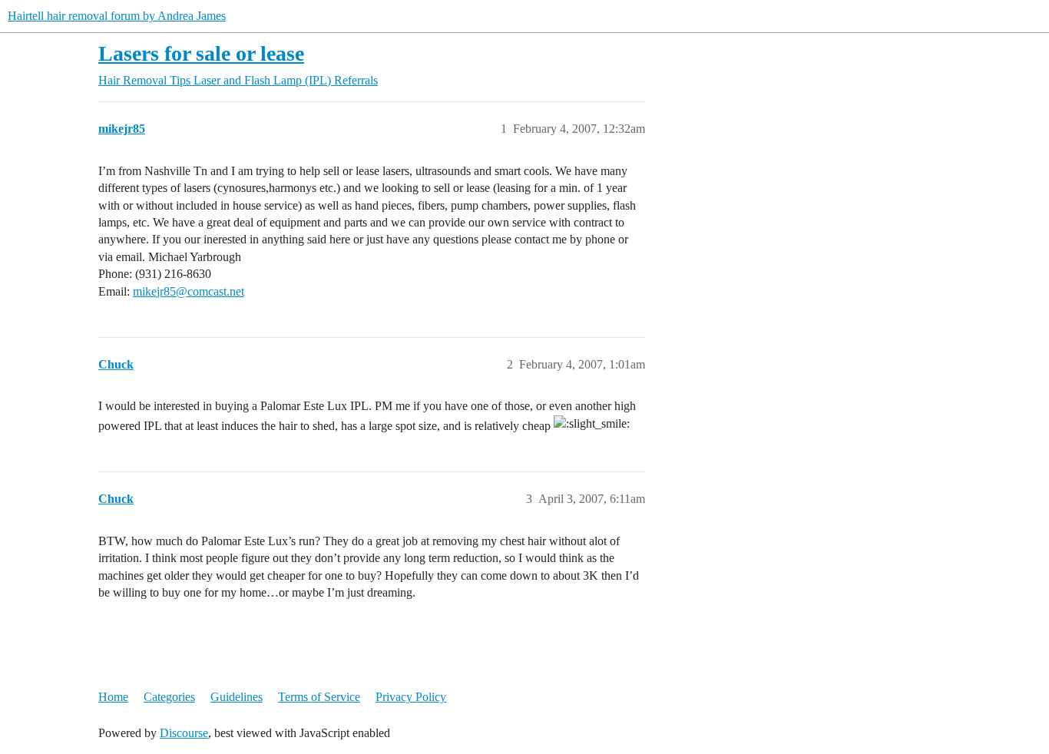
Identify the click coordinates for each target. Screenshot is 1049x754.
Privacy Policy (411, 696)
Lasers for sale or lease (201, 53)
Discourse (184, 732)
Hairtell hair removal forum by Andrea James (117, 15)
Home (113, 696)
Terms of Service (319, 696)
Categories (169, 696)
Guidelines (236, 696)
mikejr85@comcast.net (188, 291)
